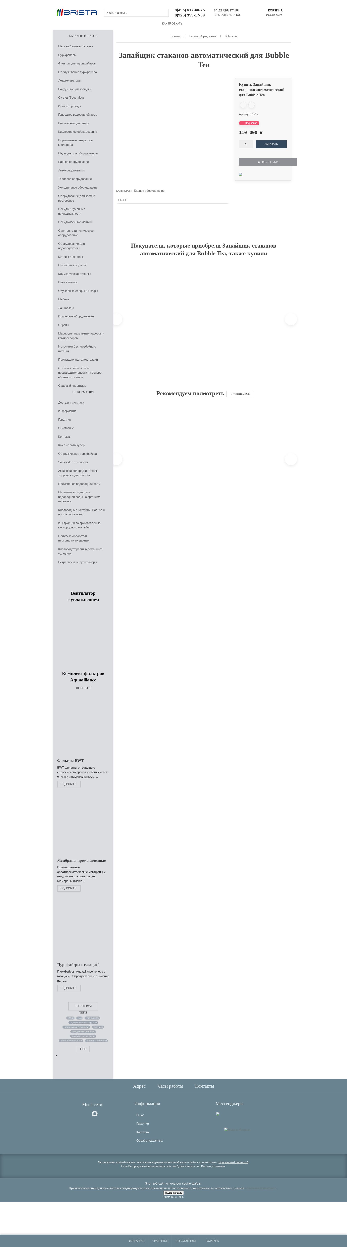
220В (70, 1018)
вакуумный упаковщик (83, 1036)
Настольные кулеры (72, 265)
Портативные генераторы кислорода (75, 142)
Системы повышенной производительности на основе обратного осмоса (79, 372)
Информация (67, 411)
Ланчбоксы (66, 307)
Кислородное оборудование (77, 131)
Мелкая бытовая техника (75, 46)
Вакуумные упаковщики (74, 89)
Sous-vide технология (73, 462)
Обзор (123, 200)
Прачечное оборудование (76, 316)
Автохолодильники (71, 170)
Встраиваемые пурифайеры (77, 562)
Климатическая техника (74, 273)
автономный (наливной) (77, 1027)
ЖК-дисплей (93, 1018)
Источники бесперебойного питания (77, 349)
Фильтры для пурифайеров (77, 63)
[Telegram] (224, 1113)
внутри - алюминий (97, 1040)
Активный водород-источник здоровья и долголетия (78, 473)
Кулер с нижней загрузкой (83, 1022)
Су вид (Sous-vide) (71, 97)
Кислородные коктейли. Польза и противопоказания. (81, 512)
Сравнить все (240, 394)
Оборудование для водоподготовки (71, 246)
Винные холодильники (73, 123)
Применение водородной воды (79, 483)
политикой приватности (261, 1188)
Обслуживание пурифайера (77, 71)
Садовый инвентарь (72, 385)
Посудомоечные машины (75, 222)
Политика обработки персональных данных (74, 538)
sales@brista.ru (226, 10)
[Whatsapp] (221, 1113)
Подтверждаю (173, 1192)
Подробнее (69, 783)
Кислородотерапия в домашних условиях (80, 551)
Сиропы (63, 324)
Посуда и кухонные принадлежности (71, 211)
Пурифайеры (67, 54)
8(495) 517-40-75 (190, 10)
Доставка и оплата (71, 402)
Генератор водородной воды (78, 114)
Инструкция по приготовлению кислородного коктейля (79, 525)
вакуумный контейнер (83, 1031)
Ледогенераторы (69, 80)
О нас (140, 1115)
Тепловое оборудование (75, 178)
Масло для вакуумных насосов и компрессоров (81, 336)
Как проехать (172, 23)
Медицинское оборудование (78, 153)
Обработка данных (149, 1140)
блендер (98, 1027)
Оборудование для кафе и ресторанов (76, 198)
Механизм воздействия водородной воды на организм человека (79, 496)
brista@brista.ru (227, 14)
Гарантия (64, 419)
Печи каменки (67, 282)
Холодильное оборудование (77, 187)
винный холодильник (71, 1040)
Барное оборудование (73, 161)
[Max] (217, 1113)
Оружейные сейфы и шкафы (78, 290)
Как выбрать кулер (71, 445)
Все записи (83, 1005)
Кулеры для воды (70, 256)
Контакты (64, 436)
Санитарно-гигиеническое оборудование (76, 233)
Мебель (63, 299)
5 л (80, 1018)
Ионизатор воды (69, 106)
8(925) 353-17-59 (190, 15)
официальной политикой (233, 1162)
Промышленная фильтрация (78, 359)
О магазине (66, 428)
